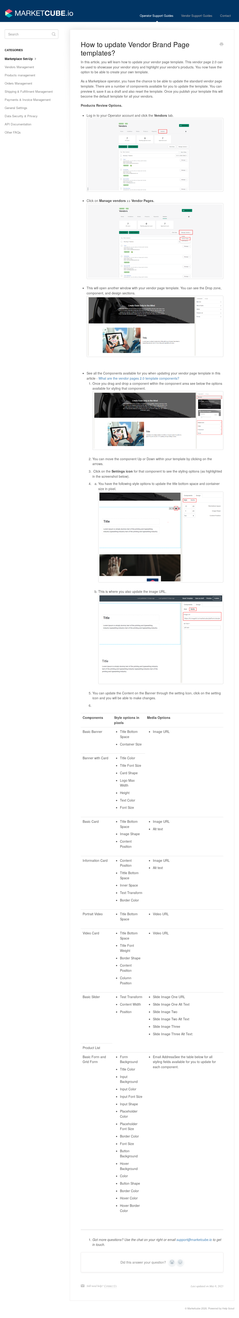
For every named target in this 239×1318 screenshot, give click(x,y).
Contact (225, 15)
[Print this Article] (221, 44)
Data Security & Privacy (21, 116)
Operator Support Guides (156, 15)
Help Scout (228, 1308)
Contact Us (110, 1286)
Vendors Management (19, 67)
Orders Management (18, 83)
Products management (20, 75)
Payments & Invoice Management (28, 99)
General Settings (16, 108)
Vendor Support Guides (196, 15)
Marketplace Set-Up (19, 59)
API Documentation (18, 124)
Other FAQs (13, 132)
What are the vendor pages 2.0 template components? (138, 378)
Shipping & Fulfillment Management (29, 91)
